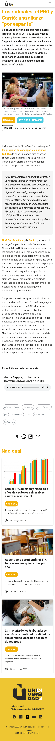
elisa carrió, (28, 407)
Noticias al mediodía (30, 120)
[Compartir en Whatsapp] (23, 436)
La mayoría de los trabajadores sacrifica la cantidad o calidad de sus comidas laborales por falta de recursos (27, 635)
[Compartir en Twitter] (17, 436)
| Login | (37, 733)
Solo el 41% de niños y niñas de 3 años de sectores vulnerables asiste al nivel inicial (26, 492)
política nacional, (11, 407)
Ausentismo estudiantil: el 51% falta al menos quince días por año (26, 563)
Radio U (7, 128)
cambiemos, (17, 414)
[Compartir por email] (38, 436)
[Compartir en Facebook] (31, 436)
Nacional (8, 120)
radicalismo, (39, 414)
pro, (6, 414)
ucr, (28, 414)
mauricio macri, (44, 407)
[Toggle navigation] (50, 3)
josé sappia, (9, 422)
